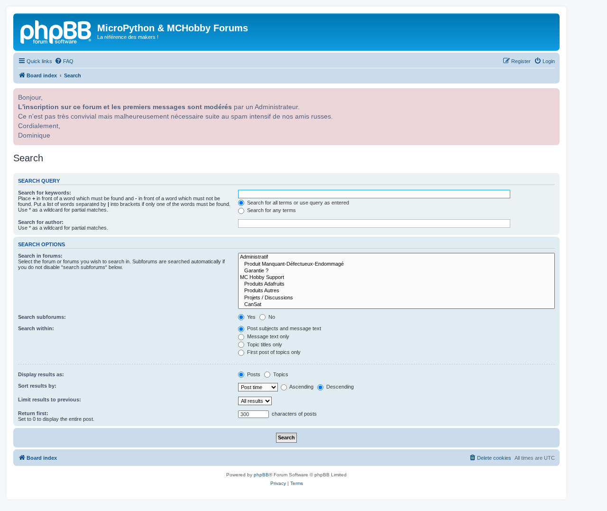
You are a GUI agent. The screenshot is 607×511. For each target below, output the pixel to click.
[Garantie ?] (396, 271)
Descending (339, 387)
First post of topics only (273, 352)
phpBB (261, 474)
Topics (280, 374)
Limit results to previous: (49, 399)
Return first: (33, 413)
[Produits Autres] (396, 291)
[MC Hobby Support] (396, 277)
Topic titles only (264, 344)
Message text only (267, 336)
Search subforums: (42, 317)
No (271, 317)
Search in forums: (40, 256)
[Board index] (56, 31)
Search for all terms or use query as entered (297, 202)
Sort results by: (37, 386)
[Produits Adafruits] (396, 284)
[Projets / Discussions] (396, 298)
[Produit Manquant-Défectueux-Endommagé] (396, 264)
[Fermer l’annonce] (551, 94)
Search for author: (41, 222)
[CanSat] (396, 304)
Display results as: (41, 374)
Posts (253, 374)
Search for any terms (271, 210)
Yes (251, 317)
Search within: (36, 328)
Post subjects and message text (283, 328)
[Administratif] (396, 257)
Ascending (300, 387)
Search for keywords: (44, 192)
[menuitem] (64, 61)
